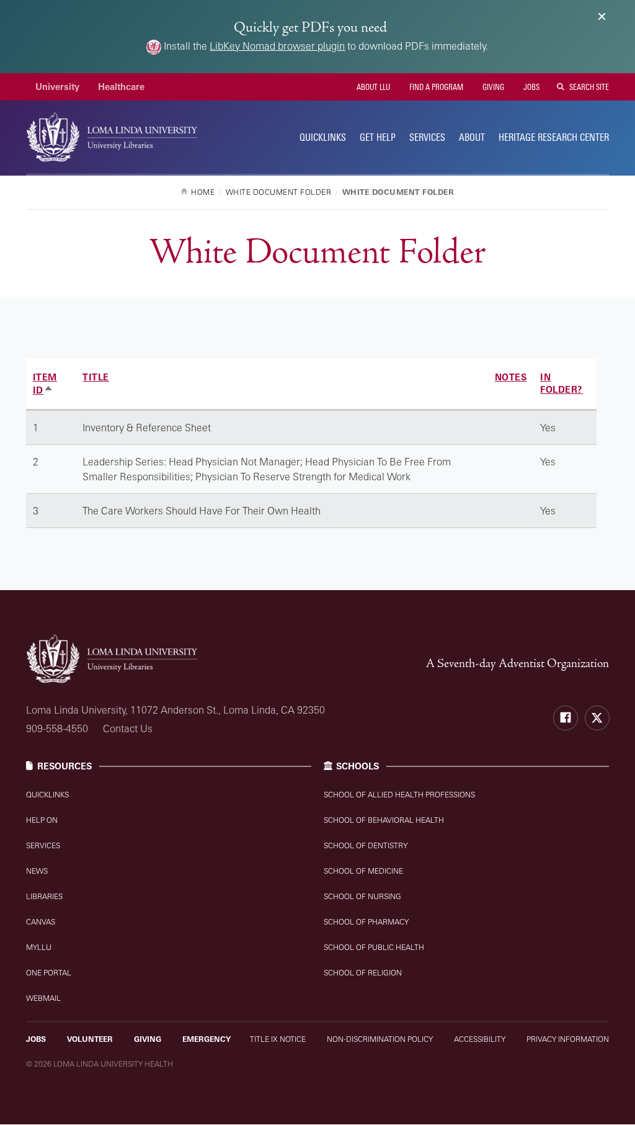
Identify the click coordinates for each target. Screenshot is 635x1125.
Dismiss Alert (602, 16)
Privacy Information (567, 1039)
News (37, 871)
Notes (511, 377)
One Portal (48, 972)
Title (95, 377)
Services (427, 137)
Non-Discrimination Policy (380, 1039)
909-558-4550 (57, 728)
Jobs (531, 87)
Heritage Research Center (554, 137)
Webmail (43, 998)
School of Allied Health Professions (399, 794)
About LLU (372, 87)
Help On (42, 820)
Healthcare (121, 86)
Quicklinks (47, 794)
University (57, 86)
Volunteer (90, 1039)
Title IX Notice (278, 1039)
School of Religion (363, 972)
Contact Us (128, 728)
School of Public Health (374, 947)
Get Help (378, 137)
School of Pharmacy (366, 921)
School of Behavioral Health (384, 820)
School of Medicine (363, 871)
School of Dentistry (365, 845)
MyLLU (38, 947)
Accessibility (479, 1039)
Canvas (40, 921)
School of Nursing (362, 896)
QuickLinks (323, 137)
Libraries (44, 896)
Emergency (206, 1039)
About (472, 137)
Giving (492, 87)
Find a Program (435, 87)
